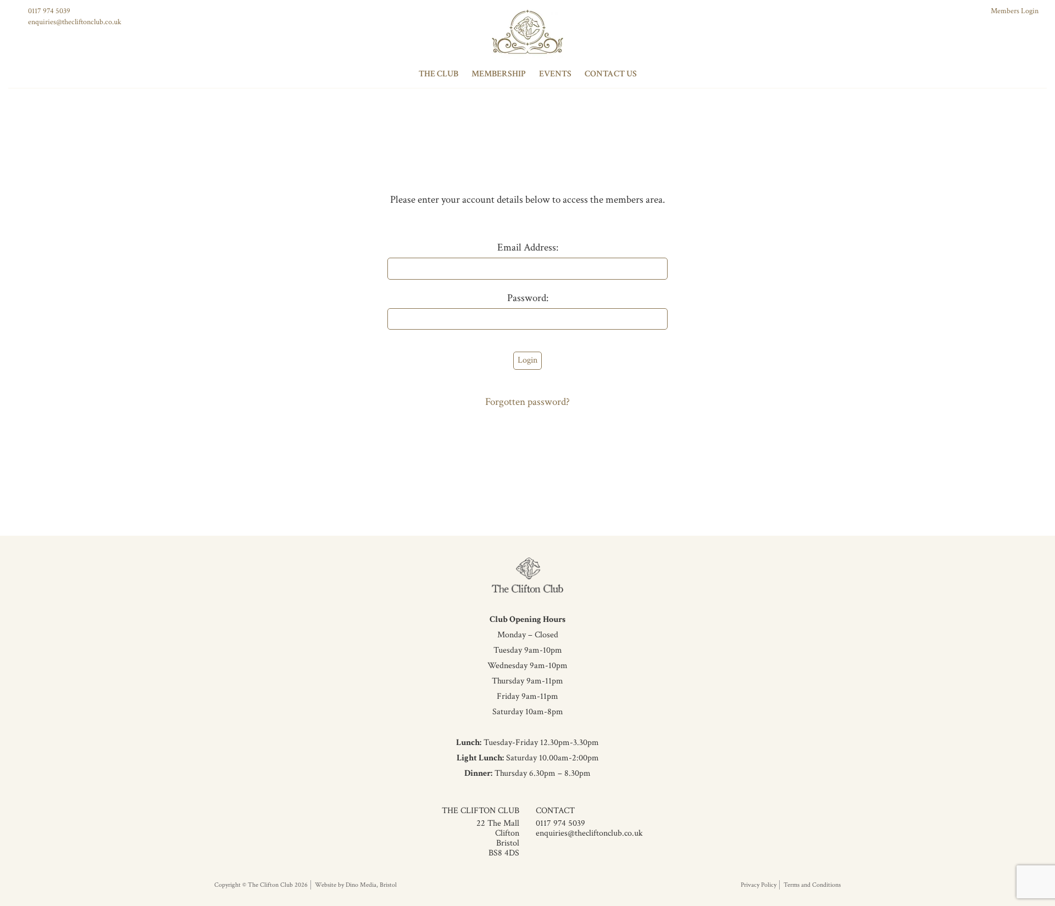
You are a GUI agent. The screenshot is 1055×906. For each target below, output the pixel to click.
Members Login (1015, 11)
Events (555, 74)
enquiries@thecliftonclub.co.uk (74, 22)
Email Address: (527, 247)
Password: (527, 298)
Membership (498, 74)
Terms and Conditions (812, 885)
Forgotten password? (527, 402)
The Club (438, 74)
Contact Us (611, 74)
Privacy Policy (758, 885)
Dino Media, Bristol (371, 885)
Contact (555, 810)
